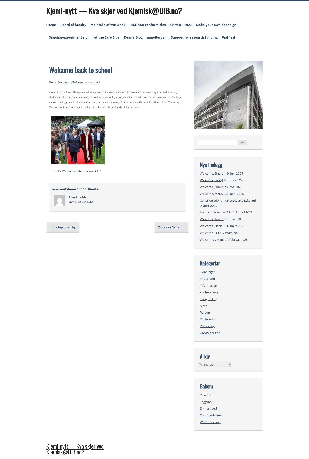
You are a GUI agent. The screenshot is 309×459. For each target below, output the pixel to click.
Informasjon (208, 285)
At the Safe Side (106, 37)
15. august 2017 (68, 188)
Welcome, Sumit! (212, 187)
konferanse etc (210, 292)
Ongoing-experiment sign (69, 37)
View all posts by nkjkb (80, 201)
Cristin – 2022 (181, 25)
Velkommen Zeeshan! (169, 227)
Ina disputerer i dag (64, 227)
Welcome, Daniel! (212, 226)
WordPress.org (210, 422)
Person (205, 312)
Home (51, 25)
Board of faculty (73, 25)
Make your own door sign (216, 25)
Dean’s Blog (133, 37)
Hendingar (64, 82)
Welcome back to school (86, 82)
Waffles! (228, 37)
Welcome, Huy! (210, 233)
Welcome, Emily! (211, 180)
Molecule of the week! (108, 25)
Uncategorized (210, 333)
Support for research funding (194, 37)
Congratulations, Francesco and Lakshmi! (228, 200)
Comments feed (211, 415)
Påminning (207, 326)
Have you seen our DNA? (217, 212)
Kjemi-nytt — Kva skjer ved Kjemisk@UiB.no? (114, 10)
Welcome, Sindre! (212, 173)
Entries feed (208, 408)
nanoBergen (156, 37)
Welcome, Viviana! (212, 239)
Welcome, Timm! (212, 219)
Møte (203, 306)
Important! (207, 279)
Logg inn (206, 402)
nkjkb (55, 188)
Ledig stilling (208, 299)
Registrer (206, 395)
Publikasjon (208, 319)
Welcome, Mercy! (212, 194)
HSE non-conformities (148, 25)
